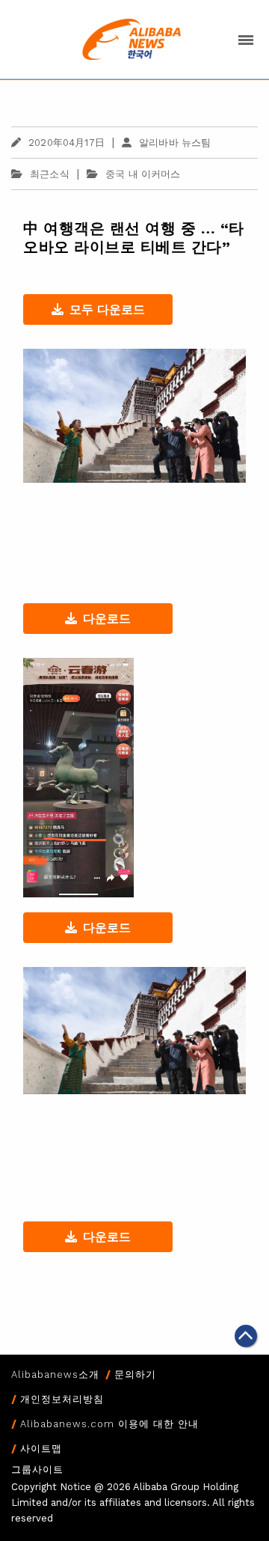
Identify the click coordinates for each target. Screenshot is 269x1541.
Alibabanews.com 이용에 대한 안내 (109, 1423)
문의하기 (135, 1374)
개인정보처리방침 (62, 1399)
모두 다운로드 (107, 309)
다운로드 (107, 618)
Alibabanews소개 (55, 1374)
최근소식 (49, 174)
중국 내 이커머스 (142, 174)
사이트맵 (41, 1448)
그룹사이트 (37, 1469)
